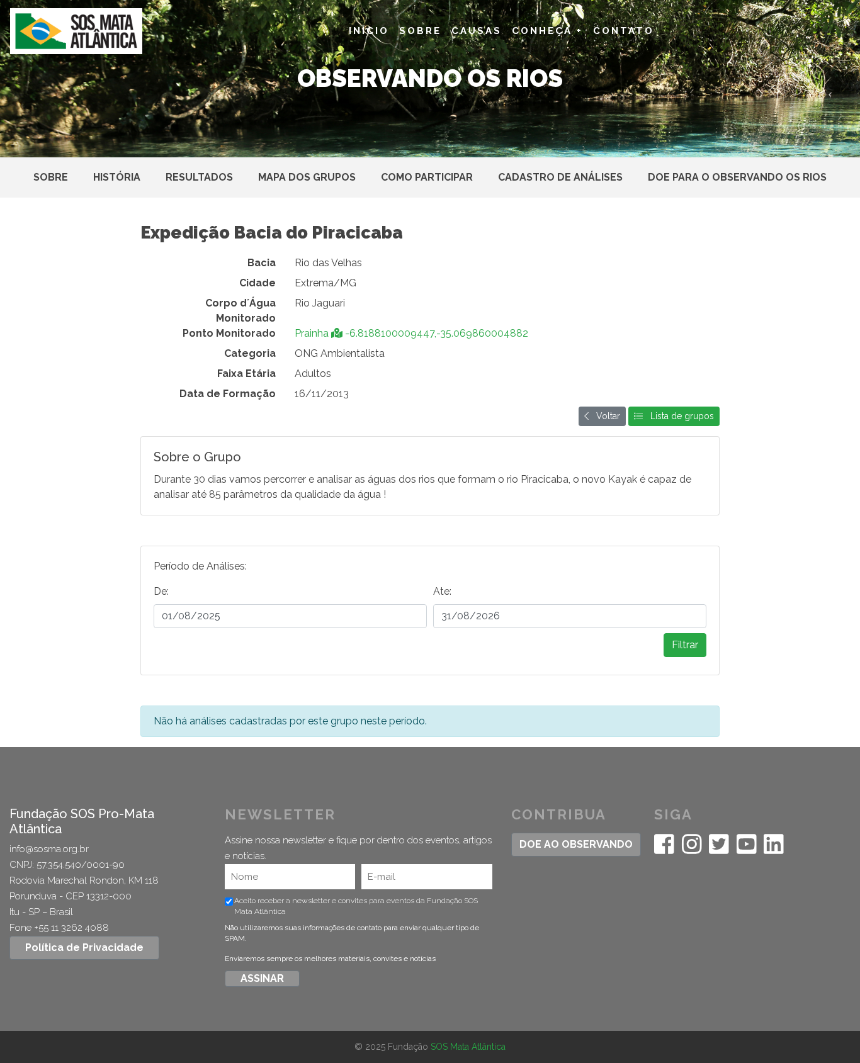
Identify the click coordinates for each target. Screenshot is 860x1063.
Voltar (604, 416)
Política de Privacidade (84, 947)
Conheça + (547, 31)
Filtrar (685, 645)
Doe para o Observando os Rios (737, 177)
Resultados (199, 177)
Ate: (442, 591)
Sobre (420, 31)
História (116, 177)
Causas (476, 31)
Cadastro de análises (560, 177)
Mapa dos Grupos (307, 177)
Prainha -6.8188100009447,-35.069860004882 (411, 333)
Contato (623, 31)
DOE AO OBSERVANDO (576, 844)
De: (161, 591)
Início (369, 31)
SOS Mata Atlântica (468, 1047)
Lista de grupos (678, 416)
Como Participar (427, 177)
